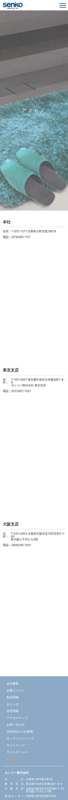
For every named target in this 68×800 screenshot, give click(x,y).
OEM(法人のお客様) (20, 731)
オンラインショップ (20, 738)
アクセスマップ (17, 718)
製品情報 (13, 697)
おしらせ (13, 704)
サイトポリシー (17, 752)
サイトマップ (16, 745)
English (12, 759)
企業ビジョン (16, 690)
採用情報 (13, 711)
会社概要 (13, 683)
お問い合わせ (16, 725)
